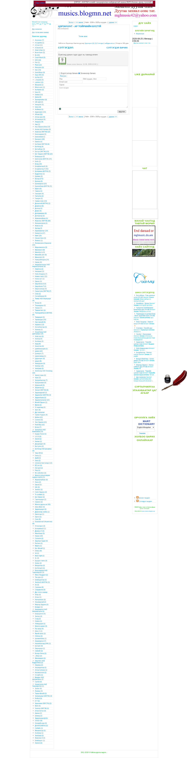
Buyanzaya (140, 34)
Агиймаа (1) (39, 109)
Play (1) (37, 470)
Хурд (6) (38, 344)
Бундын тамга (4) (41, 561)
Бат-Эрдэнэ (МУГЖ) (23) (44, 154)
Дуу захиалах (141, 377)
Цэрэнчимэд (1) (40, 356)
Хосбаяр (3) (39, 341)
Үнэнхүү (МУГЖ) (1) (42, 708)
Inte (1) (37, 487)
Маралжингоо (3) (41, 247)
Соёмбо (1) (39, 728)
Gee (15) (38, 70)
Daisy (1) (38, 455)
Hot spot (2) (39, 468)
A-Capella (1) (39, 43)
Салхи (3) (38, 682)
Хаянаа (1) (39, 329)
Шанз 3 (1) (38, 631)
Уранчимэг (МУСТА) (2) (43, 703)
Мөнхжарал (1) (40, 658)
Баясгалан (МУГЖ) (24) (43, 159)
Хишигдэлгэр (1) (40, 667)
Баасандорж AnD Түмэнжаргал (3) (39, 571)
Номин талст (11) (41, 276)
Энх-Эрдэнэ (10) (41, 422)
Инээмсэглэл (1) (40, 672)
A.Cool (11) (39, 45)
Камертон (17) (40, 233)
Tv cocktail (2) (39, 494)
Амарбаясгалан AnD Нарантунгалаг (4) (41, 265)
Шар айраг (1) (40, 507)
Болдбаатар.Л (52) (41, 169)
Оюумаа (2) (39, 665)
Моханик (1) (39, 85)
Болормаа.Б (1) (40, 528)
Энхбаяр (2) (39, 735)
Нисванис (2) (39, 271)
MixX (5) (38, 706)
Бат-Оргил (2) (40, 497)
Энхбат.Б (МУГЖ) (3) (42, 582)
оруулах (122, 111)
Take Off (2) (39, 453)
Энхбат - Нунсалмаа (143, 334)
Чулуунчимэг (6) (40, 383)
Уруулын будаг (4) (41, 541)
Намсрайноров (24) (42, 260)
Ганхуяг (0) (39, 198)
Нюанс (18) (39, 536)
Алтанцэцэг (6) (40, 119)
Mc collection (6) (40, 473)
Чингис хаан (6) (40, 375)
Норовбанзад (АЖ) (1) (43, 643)
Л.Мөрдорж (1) (40, 624)
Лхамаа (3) (39, 691)
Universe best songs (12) (43, 463)
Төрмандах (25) (40, 320)
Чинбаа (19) (39, 366)
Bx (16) (37, 55)
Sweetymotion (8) (41, 100)
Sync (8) (38, 410)
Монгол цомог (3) (41, 626)
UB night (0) (39, 102)
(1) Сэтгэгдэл (99, 43)
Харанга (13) (39, 324)
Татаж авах (83, 36)
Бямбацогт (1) (40, 740)
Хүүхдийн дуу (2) (41, 723)
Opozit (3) (38, 485)
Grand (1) (38, 439)
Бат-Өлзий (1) (40, 548)
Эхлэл (71, 22)
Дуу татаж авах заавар (40, 32)
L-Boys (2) (38, 656)
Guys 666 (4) (39, 75)
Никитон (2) (39, 269)
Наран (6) (38, 262)
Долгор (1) (38, 208)
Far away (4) (39, 629)
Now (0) (37, 92)
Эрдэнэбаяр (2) (40, 397)
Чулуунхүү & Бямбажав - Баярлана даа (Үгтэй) (144, 308)
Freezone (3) (39, 67)
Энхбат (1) (38, 489)
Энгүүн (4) (38, 616)
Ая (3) (37, 585)
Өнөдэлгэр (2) (40, 565)
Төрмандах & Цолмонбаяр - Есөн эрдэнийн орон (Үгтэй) (144, 315)
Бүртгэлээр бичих (69, 73)
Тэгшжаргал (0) (40, 305)
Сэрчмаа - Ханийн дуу (144, 328)
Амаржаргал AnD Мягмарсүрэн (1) (39, 610)
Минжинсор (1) (40, 730)
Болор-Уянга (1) (40, 653)
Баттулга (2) (39, 446)
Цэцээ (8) (38, 361)
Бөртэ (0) (38, 189)
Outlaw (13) (39, 95)
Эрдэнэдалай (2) (41, 392)
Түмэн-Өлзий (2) (41, 693)
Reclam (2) (38, 543)
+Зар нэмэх (39, 3)
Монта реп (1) (40, 87)
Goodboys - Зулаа (142, 303)
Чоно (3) (38, 378)
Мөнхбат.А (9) (40, 250)
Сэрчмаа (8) (39, 587)
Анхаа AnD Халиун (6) (43, 129)
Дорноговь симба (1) (42, 512)
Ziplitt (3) (38, 458)
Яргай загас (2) (40, 633)
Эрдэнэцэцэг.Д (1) (41, 718)
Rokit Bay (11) (40, 425)
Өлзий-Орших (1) (41, 402)
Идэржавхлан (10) (41, 231)
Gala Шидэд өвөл (142, 348)
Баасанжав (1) (40, 137)
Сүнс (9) (38, 519)
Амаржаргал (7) (40, 641)
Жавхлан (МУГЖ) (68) (43, 221)
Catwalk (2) (39, 651)
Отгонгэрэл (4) (40, 526)
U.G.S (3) (38, 436)
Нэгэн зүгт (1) (39, 279)
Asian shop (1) (40, 50)
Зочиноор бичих (88, 73)
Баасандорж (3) (40, 134)
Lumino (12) (39, 82)
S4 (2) (37, 553)
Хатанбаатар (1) (41, 327)
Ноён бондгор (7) (41, 274)
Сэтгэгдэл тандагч (145, 501)
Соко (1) (38, 294)
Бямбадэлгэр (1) (41, 580)
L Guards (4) (39, 80)
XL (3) (37, 558)
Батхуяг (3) (39, 646)
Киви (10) (38, 235)
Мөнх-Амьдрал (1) (41, 575)
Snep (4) (38, 595)
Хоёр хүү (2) (39, 336)
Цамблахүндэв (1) (41, 349)
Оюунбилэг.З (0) (40, 284)
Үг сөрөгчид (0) (40, 407)
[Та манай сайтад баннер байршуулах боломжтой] (143, 290)
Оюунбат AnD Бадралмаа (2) (38, 661)
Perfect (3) (38, 698)
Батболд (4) (39, 146)
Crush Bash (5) (40, 57)
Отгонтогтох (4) (40, 711)
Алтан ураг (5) (40, 117)
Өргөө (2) (38, 405)
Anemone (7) (39, 40)
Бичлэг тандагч (144, 498)
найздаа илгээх (110, 43)
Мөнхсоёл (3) (39, 257)
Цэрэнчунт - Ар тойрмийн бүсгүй (79, 26)
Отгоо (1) (38, 597)
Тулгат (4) (38, 688)
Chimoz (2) (38, 636)
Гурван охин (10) (41, 201)
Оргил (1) (38, 517)
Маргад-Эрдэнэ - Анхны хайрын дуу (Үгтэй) (143, 366)
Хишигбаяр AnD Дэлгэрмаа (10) (39, 333)
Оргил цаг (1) (39, 514)
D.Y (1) (37, 701)
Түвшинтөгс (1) (40, 310)
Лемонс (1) (39, 240)
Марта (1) (38, 546)
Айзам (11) (38, 114)
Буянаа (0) (38, 181)
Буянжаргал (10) (41, 184)
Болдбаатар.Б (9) (41, 166)
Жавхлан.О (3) (40, 738)
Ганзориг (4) (39, 194)
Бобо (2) (38, 161)
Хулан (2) (38, 563)
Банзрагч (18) (40, 139)
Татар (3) (38, 303)
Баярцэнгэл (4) (40, 614)
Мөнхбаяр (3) (40, 533)
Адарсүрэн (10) (40, 112)
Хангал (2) (38, 743)
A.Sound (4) (39, 48)
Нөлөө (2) (38, 441)
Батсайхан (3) (40, 149)
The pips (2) (39, 577)
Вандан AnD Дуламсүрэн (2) (38, 678)
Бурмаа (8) (39, 176)
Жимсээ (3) (39, 226)
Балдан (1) (39, 607)
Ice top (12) (39, 77)
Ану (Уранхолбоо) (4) (42, 127)
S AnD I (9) (38, 721)
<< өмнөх (80, 22)
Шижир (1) (38, 716)
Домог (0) (38, 211)
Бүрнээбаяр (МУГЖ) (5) (43, 186)
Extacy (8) (38, 551)
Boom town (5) (40, 52)
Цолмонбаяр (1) (40, 638)
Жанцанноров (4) (41, 223)
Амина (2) (38, 713)
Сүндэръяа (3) (40, 590)
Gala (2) (37, 460)
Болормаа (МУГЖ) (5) (43, 171)
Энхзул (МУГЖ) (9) (41, 390)
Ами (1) (37, 124)
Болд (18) (38, 164)
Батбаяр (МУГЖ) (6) (42, 144)
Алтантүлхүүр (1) (41, 670)
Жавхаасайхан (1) (41, 218)
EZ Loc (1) (38, 465)
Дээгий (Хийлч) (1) (41, 725)
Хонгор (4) (38, 339)
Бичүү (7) (38, 427)
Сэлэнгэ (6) (39, 420)
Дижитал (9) (39, 206)
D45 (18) (38, 60)
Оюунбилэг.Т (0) (40, 286)
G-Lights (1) (39, 675)
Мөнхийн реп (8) (41, 255)
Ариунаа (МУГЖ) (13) (42, 132)
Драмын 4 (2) (39, 531)
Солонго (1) (39, 538)
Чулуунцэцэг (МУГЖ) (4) (43, 696)
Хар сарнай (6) (40, 322)
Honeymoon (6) (40, 599)
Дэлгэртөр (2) (40, 216)
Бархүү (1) (38, 141)
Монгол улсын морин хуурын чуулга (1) (41, 476)
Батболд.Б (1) (40, 568)
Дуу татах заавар (41, 592)
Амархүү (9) (39, 122)
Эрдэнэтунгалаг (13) (42, 400)
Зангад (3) (38, 228)
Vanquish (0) (39, 104)
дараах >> (113, 22)
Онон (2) (38, 482)
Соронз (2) (39, 502)
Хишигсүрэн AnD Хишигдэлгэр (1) (39, 685)
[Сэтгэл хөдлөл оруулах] (61, 109)
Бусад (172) (39, 179)
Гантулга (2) (39, 196)
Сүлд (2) (38, 619)
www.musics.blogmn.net (148, 511)
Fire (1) (37, 62)
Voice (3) (38, 107)
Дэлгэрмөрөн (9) (41, 213)
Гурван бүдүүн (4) (41, 415)
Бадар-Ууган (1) (40, 434)
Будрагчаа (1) (40, 174)
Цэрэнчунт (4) (89, 43)
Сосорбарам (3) (40, 296)
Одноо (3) (38, 281)
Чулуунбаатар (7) (41, 380)
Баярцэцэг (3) (40, 156)
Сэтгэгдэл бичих (117, 48)
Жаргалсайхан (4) (41, 480)
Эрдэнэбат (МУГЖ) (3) (43, 395)
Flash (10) (38, 65)
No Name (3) (39, 90)
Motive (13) (39, 417)
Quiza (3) (38, 97)
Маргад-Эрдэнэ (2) (41, 604)
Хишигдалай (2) (40, 602)
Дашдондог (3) (40, 444)
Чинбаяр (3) (39, 368)
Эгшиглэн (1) (39, 388)
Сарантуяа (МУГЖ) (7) (43, 291)
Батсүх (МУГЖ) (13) (42, 151)
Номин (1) (38, 621)
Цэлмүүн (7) (39, 353)
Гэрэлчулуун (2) (40, 499)
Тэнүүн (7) (38, 308)
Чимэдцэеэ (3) (40, 363)
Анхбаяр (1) (39, 733)
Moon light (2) (39, 556)
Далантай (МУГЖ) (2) (42, 203)
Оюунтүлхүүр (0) (41, 289)
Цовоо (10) (39, 351)
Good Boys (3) (40, 72)
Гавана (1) (38, 191)
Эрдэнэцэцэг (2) (40, 509)
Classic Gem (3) (40, 238)
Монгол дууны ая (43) (42, 504)
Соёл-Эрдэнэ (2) (41, 492)
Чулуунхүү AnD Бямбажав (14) (39, 430)
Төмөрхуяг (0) (40, 317)
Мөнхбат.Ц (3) (40, 252)
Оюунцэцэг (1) (40, 648)
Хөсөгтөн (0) (39, 346)
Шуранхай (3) (40, 385)
